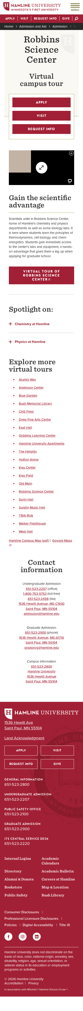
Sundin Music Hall (32, 507)
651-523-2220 (17, 843)
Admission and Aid (32, 26)
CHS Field (26, 411)
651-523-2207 (36, 588)
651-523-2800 (41, 666)
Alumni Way (27, 379)
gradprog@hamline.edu (41, 647)
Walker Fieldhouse (32, 523)
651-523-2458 (38, 598)
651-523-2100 (16, 814)
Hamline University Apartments (41, 443)
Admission (60, 26)
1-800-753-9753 (34, 593)
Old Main (25, 483)
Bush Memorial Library (35, 403)
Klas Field (26, 475)
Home (8, 26)
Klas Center (27, 467)
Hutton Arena (29, 459)
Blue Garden (28, 395)
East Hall (25, 427)
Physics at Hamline (30, 341)
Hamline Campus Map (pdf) (29, 540)
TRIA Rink (26, 515)
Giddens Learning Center (37, 435)
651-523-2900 (35, 632)
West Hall (26, 531)
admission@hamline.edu (41, 613)
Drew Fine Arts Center (35, 419)
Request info (41, 129)
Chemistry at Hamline (32, 323)
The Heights (28, 451)
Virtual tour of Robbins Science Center (41, 275)
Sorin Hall (26, 499)
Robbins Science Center (36, 491)
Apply (41, 102)
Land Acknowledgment (24, 738)
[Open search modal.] (76, 19)
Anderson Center (31, 387)
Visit (76, 26)
